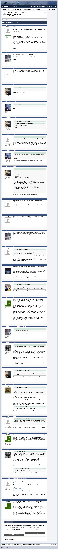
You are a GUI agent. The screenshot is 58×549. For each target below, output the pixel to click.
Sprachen (3, 547)
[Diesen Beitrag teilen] (45, 25)
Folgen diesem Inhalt (40, 12)
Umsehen (5, 6)
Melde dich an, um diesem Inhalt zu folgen (29, 12)
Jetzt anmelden (35, 533)
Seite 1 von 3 (16, 22)
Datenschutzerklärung (9, 547)
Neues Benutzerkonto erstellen (14, 534)
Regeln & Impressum (14, 6)
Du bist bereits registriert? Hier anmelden (38, 6)
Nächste (9, 22)
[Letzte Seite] (12, 22)
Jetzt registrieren (50, 6)
